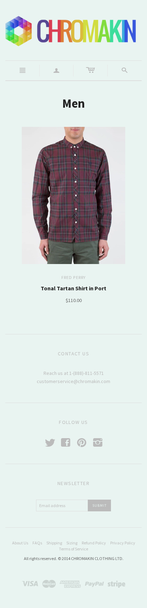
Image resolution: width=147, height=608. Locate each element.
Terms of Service (73, 548)
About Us (20, 542)
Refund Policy (94, 542)
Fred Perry (73, 277)
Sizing (71, 542)
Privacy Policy (122, 542)
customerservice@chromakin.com (73, 381)
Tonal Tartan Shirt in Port (73, 288)
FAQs (37, 542)
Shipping (54, 542)
